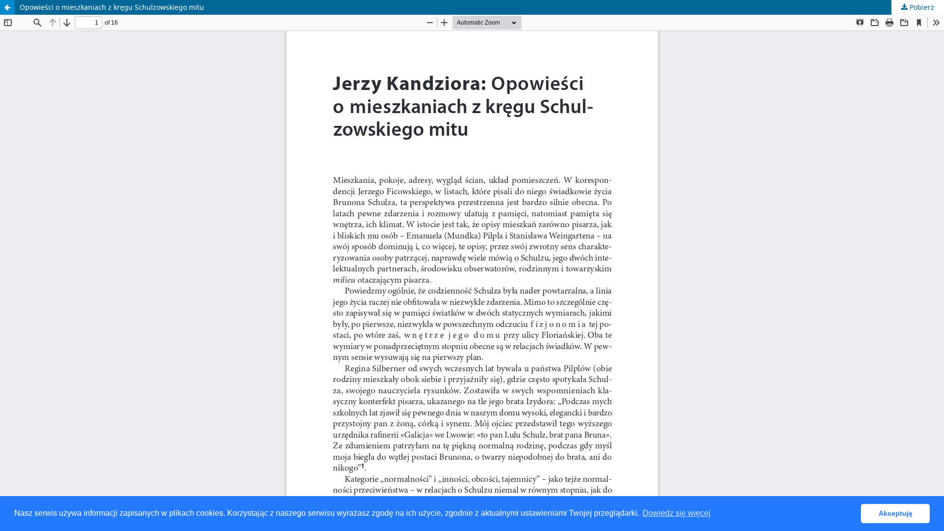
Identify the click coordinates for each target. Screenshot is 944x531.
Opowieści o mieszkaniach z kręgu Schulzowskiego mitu (112, 7)
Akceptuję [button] (896, 513)
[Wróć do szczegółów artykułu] (7, 7)
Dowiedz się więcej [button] (676, 513)
